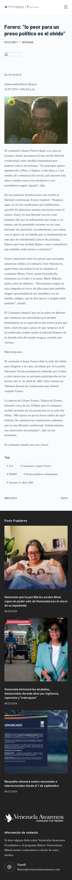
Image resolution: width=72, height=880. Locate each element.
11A (10, 466)
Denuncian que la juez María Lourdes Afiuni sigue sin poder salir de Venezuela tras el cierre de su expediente (35, 601)
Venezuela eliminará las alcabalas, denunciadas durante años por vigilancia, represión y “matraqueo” (31, 693)
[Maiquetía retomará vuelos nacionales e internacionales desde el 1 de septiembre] (36, 742)
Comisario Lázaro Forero (35, 466)
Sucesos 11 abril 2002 (20, 482)
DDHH (12, 474)
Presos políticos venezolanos (41, 474)
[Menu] (66, 7)
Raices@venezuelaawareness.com (38, 869)
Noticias (27, 42)
